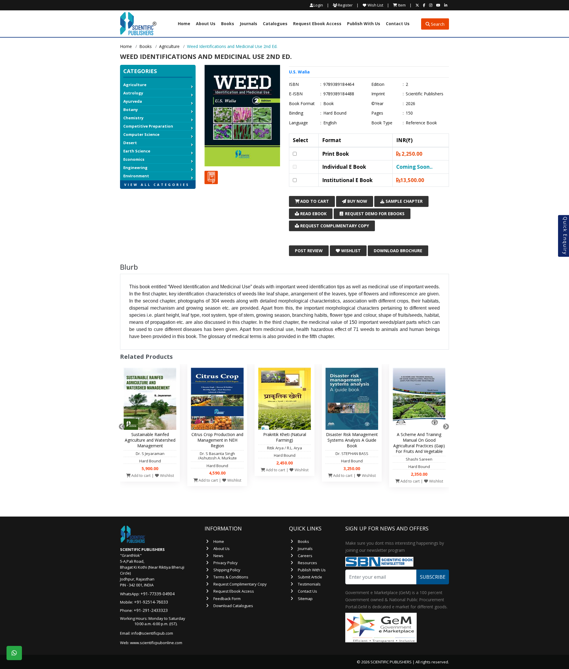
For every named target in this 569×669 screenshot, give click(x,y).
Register (345, 5)
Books (227, 24)
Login (318, 5)
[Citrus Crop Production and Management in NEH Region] (217, 400)
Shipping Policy (226, 569)
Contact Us (398, 24)
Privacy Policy (225, 562)
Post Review (309, 250)
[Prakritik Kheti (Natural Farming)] (284, 400)
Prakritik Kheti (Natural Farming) (284, 437)
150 (409, 113)
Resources (307, 562)
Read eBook (313, 213)
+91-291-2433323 (151, 610)
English (330, 122)
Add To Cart (314, 201)
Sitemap (305, 598)
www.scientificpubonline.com (156, 642)
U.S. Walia (299, 72)
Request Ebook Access (317, 24)
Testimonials (309, 584)
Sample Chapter (403, 201)
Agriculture (169, 46)
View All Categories (157, 184)
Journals (248, 24)
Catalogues (275, 24)
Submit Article (310, 577)
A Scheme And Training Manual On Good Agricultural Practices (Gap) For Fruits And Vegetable (419, 443)
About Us (205, 24)
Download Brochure (398, 250)
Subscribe (432, 577)
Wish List (375, 5)
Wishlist (350, 250)
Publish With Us (363, 24)
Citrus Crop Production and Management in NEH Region (217, 440)
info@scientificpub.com (152, 633)
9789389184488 (338, 93)
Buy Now (356, 201)
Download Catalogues (233, 605)
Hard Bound (334, 113)
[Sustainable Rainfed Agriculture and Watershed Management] (150, 400)
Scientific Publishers (424, 93)
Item (401, 5)
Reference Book (421, 122)
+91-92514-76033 (151, 602)
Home (184, 24)
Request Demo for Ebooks (374, 213)
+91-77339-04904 (157, 593)
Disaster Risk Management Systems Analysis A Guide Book (352, 440)
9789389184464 (338, 84)
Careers (305, 555)
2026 (410, 103)
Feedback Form (227, 598)
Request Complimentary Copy (334, 226)
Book (328, 103)
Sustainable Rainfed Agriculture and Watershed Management (150, 440)
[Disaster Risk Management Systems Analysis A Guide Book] (351, 400)
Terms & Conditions (230, 577)
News (218, 555)
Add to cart (140, 475)
